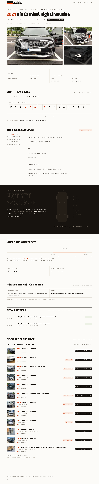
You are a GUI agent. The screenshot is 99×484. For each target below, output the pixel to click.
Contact (86, 2)
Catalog (80, 2)
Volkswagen (43, 476)
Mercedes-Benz (23, 476)
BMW (29, 476)
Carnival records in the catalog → (17, 455)
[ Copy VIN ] (49, 116)
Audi (33, 476)
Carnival (32, 9)
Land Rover (50, 476)
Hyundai (14, 476)
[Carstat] (14, 2)
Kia (26, 9)
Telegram (85, 480)
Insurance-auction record (15, 9)
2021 (38, 9)
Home (74, 2)
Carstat (9, 480)
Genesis (37, 476)
